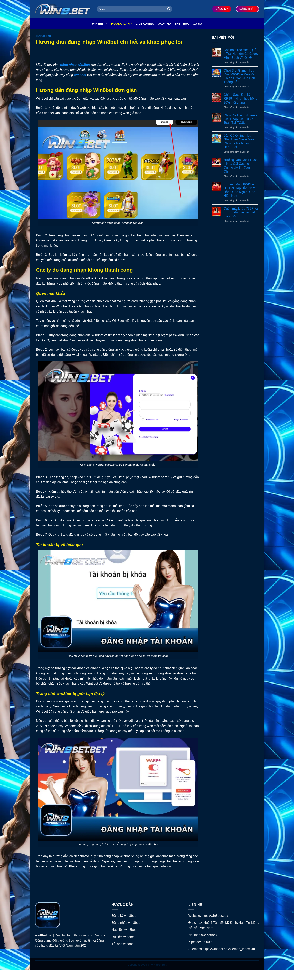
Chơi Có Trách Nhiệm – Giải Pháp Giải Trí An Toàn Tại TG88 (240, 119)
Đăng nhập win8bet (125, 922)
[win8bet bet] (63, 9)
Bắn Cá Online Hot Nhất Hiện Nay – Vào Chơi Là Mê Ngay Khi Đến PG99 (239, 141)
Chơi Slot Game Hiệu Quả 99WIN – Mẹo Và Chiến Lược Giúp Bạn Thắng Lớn (239, 76)
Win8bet (98, 23)
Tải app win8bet (123, 944)
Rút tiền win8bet (123, 937)
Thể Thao (182, 23)
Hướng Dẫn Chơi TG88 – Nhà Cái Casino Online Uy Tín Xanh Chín (241, 165)
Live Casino (145, 23)
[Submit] (168, 9)
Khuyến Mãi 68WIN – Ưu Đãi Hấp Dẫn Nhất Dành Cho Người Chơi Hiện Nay (240, 190)
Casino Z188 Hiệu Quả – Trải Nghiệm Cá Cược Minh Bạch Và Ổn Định (241, 53)
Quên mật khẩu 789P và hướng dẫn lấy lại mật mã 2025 (241, 212)
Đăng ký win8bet (123, 915)
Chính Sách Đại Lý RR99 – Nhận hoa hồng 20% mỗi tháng (240, 98)
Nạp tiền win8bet (124, 929)
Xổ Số (197, 23)
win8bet (41, 935)
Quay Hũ (164, 23)
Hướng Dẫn (120, 23)
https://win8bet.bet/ (215, 915)
